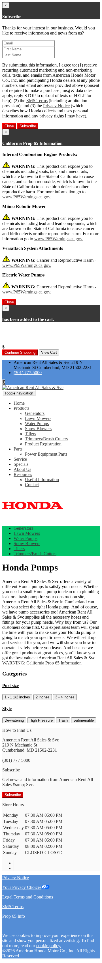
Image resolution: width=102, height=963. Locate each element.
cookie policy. (48, 945)
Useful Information (42, 479)
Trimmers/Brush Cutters (46, 438)
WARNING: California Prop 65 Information (42, 662)
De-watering (14, 720)
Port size (10, 685)
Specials (21, 464)
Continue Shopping (20, 352)
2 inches (43, 697)
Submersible (83, 720)
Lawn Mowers (38, 418)
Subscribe (28, 126)
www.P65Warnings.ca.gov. (26, 196)
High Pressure (41, 720)
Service (20, 459)
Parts (18, 449)
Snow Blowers (38, 428)
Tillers (30, 433)
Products (21, 408)
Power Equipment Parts (46, 454)
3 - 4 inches (65, 697)
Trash (63, 720)
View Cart (49, 352)
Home (19, 403)
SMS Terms (37, 100)
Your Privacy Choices (21, 887)
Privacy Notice (56, 105)
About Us (22, 469)
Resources (23, 474)
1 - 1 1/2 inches (17, 697)
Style (7, 708)
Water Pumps (37, 423)
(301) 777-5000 (28, 372)
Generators (34, 413)
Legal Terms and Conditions (27, 897)
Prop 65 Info (13, 916)
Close (9, 126)
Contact (32, 484)
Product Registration (43, 443)
